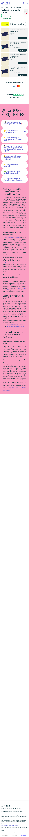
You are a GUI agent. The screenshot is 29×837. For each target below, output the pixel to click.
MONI (2, 7)
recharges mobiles (8, 384)
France (11, 7)
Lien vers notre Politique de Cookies (9, 825)
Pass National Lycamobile (12, 237)
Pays (7, 7)
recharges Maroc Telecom (17, 387)
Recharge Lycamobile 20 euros (15, 328)
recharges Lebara (8, 389)
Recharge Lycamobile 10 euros (15, 326)
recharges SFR (7, 390)
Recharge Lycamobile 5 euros (14, 324)
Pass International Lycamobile (14, 263)
